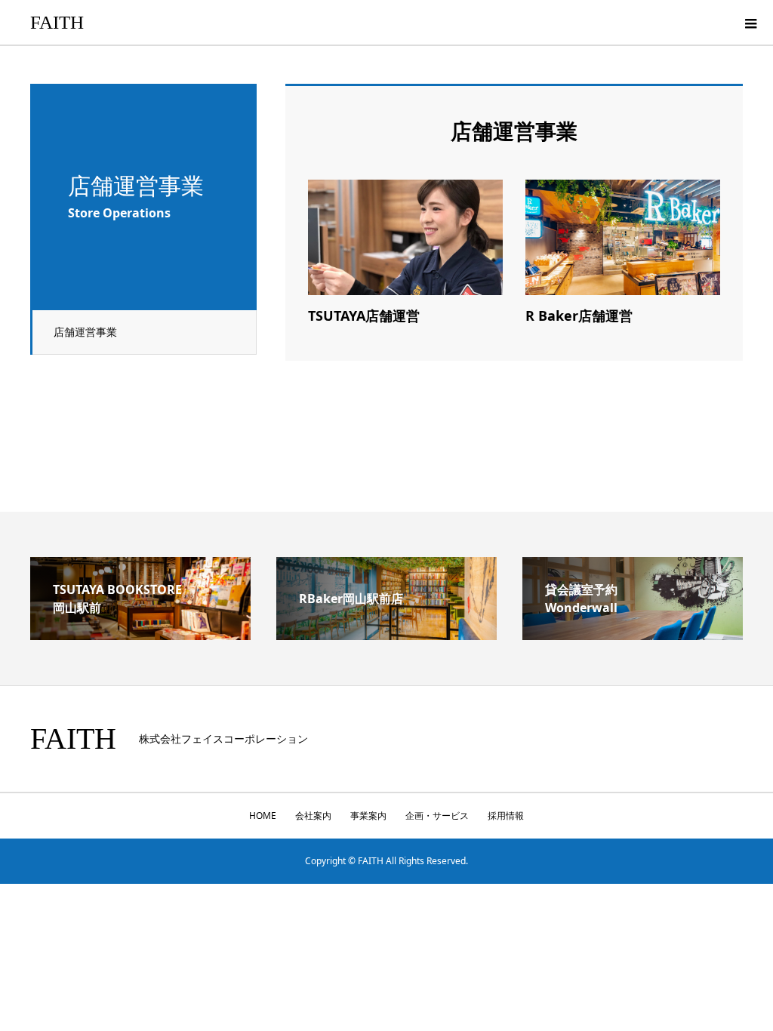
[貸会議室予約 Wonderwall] (632, 634)
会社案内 (313, 815)
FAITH (57, 22)
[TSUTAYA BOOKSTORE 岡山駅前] (140, 634)
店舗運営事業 (85, 332)
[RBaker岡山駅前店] (386, 634)
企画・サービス (437, 815)
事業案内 (368, 815)
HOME (262, 815)
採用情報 (506, 815)
